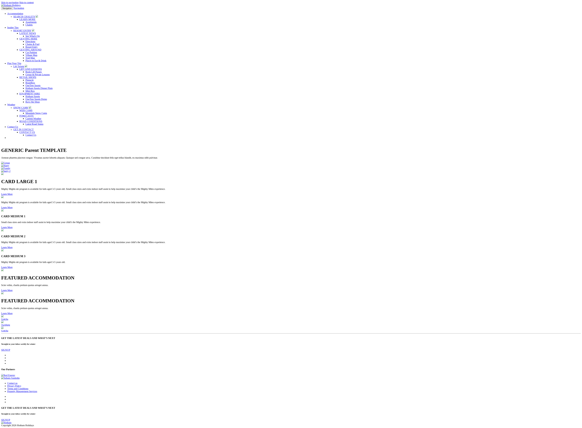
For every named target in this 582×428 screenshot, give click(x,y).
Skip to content (26, 2)
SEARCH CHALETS (24, 16)
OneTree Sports (32, 85)
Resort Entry (31, 47)
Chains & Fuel (32, 44)
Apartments (31, 22)
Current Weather (33, 118)
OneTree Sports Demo (36, 99)
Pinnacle (29, 80)
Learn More (7, 194)
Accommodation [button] (15, 13)
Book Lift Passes (33, 72)
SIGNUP (5, 350)
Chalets (29, 25)
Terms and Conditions (17, 388)
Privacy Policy (14, 386)
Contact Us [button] (12, 126)
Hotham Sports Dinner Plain (39, 88)
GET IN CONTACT (23, 129)
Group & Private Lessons (37, 74)
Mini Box (30, 91)
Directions (30, 41)
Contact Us (30, 135)
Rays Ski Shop (32, 102)
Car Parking (31, 52)
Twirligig (5, 325)
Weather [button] (11, 104)
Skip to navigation (10, 2)
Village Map (31, 55)
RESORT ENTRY (22, 30)
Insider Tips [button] (12, 27)
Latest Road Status (34, 124)
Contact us (12, 383)
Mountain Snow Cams (36, 113)
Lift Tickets (18, 66)
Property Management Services (22, 391)
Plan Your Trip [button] (14, 63)
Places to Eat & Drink (35, 60)
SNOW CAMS (20, 107)
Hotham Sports (32, 96)
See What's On (32, 36)
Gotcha (4, 319)
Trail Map (30, 58)
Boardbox (30, 82)
